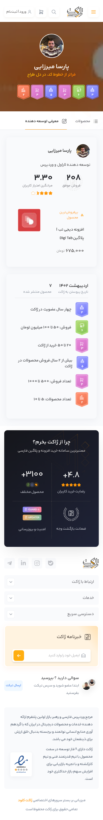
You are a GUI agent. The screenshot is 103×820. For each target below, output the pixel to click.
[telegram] (50, 563)
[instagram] (37, 563)
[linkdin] (23, 563)
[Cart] (41, 12)
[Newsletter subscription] (18, 655)
